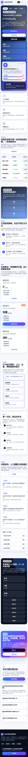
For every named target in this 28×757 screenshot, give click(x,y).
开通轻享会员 (14, 324)
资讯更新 (21, 8)
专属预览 (15, 8)
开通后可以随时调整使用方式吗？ (10, 718)
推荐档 (10, 8)
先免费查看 (14, 298)
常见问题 (19, 743)
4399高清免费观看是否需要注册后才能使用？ (13, 686)
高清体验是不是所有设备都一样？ (10, 698)
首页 (3, 743)
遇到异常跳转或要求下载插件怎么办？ (11, 711)
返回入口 (14, 650)
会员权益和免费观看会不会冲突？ (10, 705)
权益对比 (5, 8)
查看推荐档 (14, 151)
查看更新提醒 (14, 39)
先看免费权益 (14, 35)
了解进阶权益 (14, 349)
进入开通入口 (14, 31)
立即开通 (14, 753)
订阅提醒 (14, 474)
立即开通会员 (14, 679)
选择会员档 (14, 654)
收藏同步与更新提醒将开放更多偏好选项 (13, 508)
